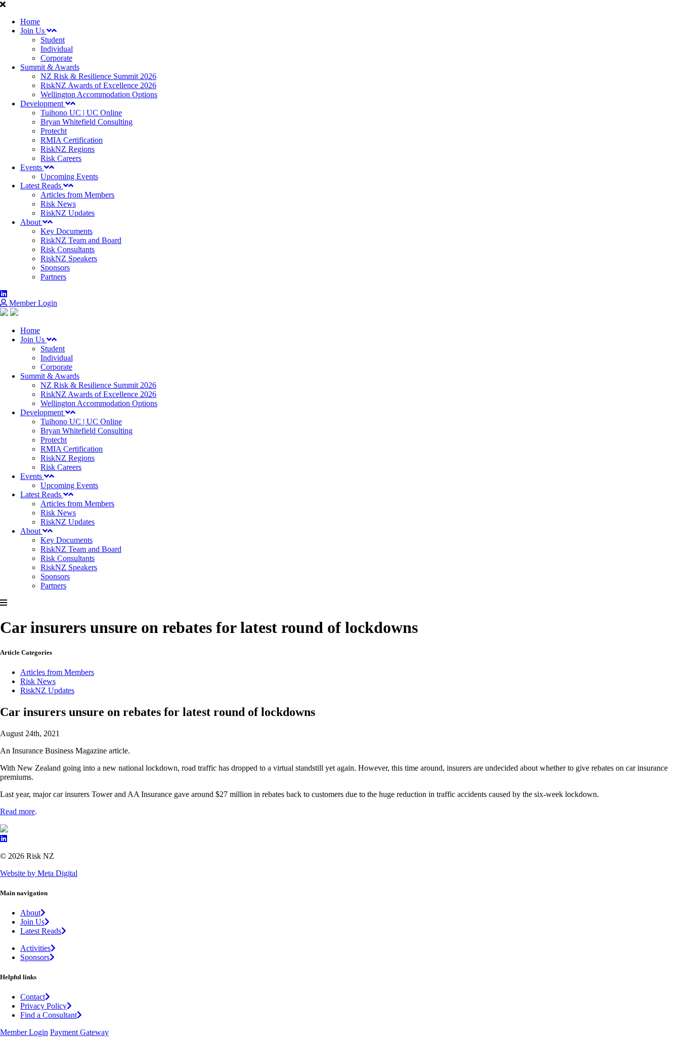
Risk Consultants (67, 249)
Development (42, 103)
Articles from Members (77, 194)
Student (52, 39)
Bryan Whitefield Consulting (86, 121)
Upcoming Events (69, 176)
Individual (56, 49)
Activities (35, 948)
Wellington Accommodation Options (98, 94)
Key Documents (66, 231)
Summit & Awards (49, 67)
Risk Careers (60, 158)
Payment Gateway (79, 1032)
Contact (32, 996)
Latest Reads (41, 185)
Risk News (58, 204)
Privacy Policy (43, 1006)
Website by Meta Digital (38, 873)
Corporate (56, 58)
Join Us (33, 30)
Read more (17, 811)
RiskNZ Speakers (68, 258)
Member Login (32, 303)
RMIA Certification (71, 140)
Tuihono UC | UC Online (81, 112)
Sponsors (55, 267)
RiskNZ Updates (67, 213)
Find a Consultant (48, 1015)
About (31, 222)
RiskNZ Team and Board (80, 240)
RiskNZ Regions (67, 149)
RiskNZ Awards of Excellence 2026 (98, 85)
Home (30, 21)
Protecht (53, 131)
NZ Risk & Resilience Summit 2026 (98, 76)
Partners (53, 276)
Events (32, 167)
